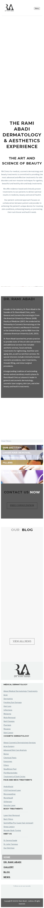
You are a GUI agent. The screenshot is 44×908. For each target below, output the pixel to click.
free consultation (22, 505)
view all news (22, 641)
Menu (37, 8)
